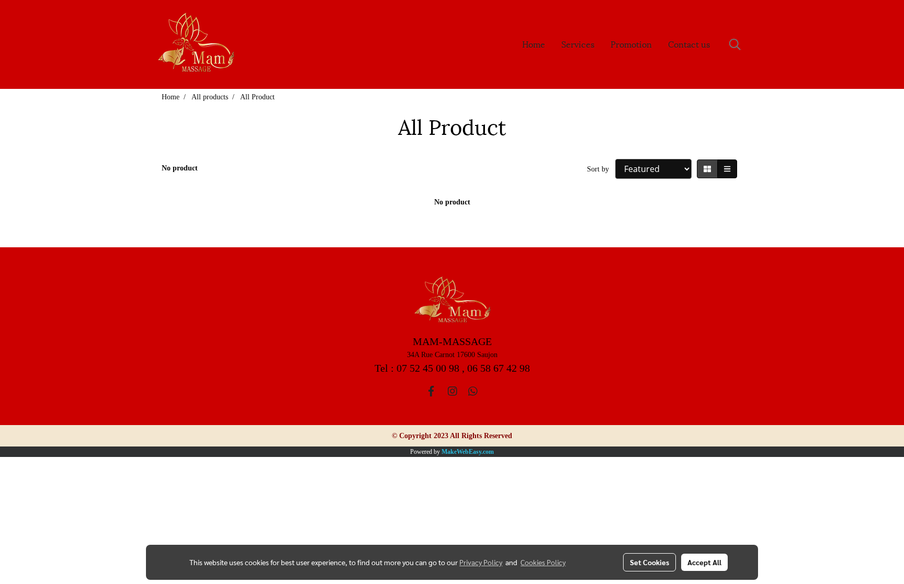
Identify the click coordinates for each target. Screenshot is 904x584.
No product (180, 168)
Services (577, 43)
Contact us (689, 43)
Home (533, 43)
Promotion (631, 43)
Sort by (601, 169)
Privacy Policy (480, 562)
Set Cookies (649, 562)
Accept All (704, 562)
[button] (735, 44)
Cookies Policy (543, 562)
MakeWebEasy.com (468, 451)
